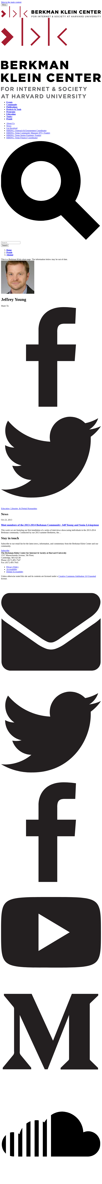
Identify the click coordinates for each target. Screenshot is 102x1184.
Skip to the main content (11, 2)
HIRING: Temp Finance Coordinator (22, 138)
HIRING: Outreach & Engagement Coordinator (26, 130)
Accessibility (11, 569)
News (8, 126)
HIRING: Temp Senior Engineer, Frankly (23, 135)
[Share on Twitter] (51, 506)
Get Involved (11, 128)
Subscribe (5, 550)
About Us (10, 123)
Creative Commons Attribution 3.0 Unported (77, 576)
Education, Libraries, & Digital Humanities (19, 508)
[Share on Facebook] (51, 406)
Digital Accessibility (14, 572)
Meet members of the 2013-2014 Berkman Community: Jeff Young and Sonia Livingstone (50, 525)
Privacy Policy (12, 567)
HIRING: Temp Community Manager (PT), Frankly (28, 133)
